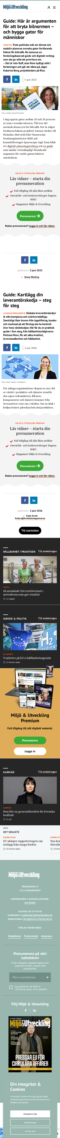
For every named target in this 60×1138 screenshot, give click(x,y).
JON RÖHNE (30, 903)
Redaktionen (14, 936)
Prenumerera (28, 216)
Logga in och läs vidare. (42, 225)
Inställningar (30, 1122)
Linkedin (34, 1010)
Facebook (26, 1010)
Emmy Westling (31, 277)
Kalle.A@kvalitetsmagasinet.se (30, 518)
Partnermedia (31, 936)
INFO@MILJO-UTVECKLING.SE (37, 919)
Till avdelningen (47, 551)
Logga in (30, 751)
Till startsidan (30, 530)
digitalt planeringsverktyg (22, 146)
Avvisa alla (30, 1131)
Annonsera (46, 936)
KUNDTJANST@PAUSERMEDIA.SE (36, 915)
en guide (48, 146)
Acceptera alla (30, 1113)
